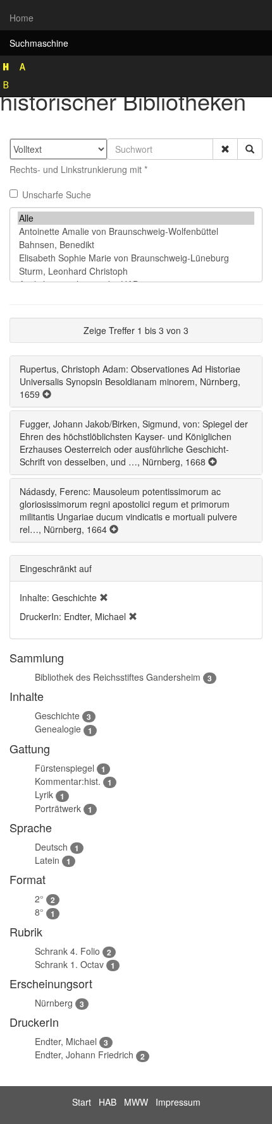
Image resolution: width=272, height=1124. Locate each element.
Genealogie (58, 728)
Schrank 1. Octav (69, 964)
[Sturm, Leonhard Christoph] (136, 271)
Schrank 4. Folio (67, 951)
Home (21, 17)
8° (39, 912)
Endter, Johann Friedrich (84, 1054)
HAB (107, 1102)
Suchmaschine (38, 43)
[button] (225, 149)
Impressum (178, 1102)
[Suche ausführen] (250, 149)
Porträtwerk (58, 808)
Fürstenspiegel (64, 768)
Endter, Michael (66, 1041)
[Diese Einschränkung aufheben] (103, 597)
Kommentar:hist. (68, 781)
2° (39, 898)
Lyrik (44, 794)
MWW (136, 1102)
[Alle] (136, 218)
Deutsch (51, 846)
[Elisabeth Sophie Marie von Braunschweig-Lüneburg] (136, 258)
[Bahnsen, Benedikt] (136, 244)
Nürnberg (54, 1002)
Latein (47, 860)
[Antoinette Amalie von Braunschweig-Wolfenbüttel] (136, 231)
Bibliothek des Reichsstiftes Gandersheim (118, 677)
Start (81, 1102)
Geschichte (57, 715)
